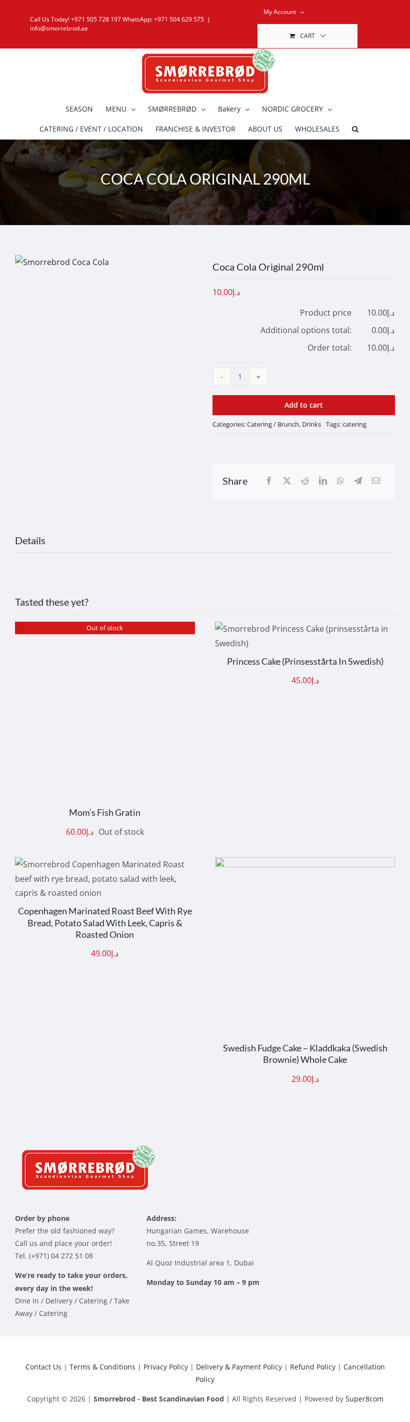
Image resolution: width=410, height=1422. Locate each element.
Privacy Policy (166, 1366)
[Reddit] (305, 481)
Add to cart (303, 405)
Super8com (365, 1398)
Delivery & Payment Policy (239, 1366)
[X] (287, 481)
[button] (355, 129)
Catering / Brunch (273, 424)
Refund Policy (313, 1366)
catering (354, 424)
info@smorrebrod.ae (59, 28)
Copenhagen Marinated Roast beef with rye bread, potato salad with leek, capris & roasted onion (105, 922)
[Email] (376, 481)
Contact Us (44, 1366)
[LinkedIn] (323, 481)
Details (105, 714)
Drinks (311, 424)
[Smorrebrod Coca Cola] (106, 262)
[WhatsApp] (340, 481)
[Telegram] (358, 481)
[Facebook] (269, 481)
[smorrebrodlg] (85, 1148)
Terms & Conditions (103, 1366)
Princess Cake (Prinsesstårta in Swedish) (305, 661)
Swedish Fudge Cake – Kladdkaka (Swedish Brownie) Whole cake (305, 1053)
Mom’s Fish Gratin (104, 812)
